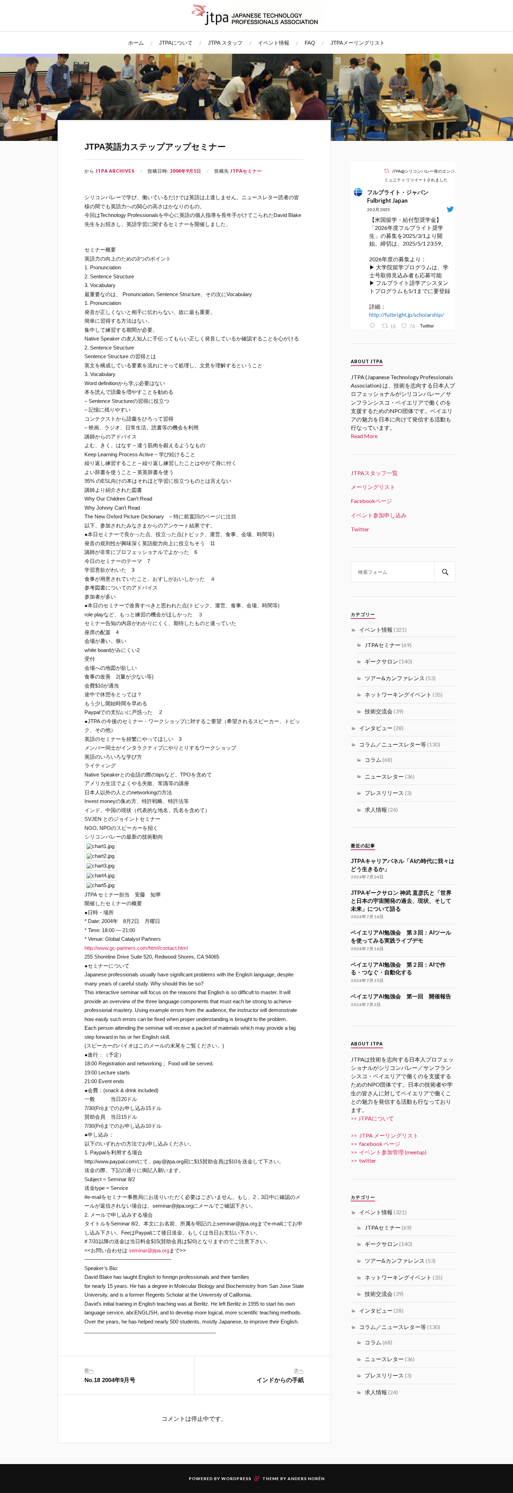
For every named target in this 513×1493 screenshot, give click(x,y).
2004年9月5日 (185, 171)
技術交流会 (379, 711)
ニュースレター (384, 776)
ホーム (136, 43)
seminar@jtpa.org (149, 1250)
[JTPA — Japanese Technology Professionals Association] (256, 14)
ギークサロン (381, 661)
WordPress (236, 1478)
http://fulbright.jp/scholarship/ (406, 314)
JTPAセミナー (246, 171)
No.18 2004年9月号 (109, 1380)
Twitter (360, 529)
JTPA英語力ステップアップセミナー (155, 146)
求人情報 (376, 809)
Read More (364, 436)
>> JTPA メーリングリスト (384, 1135)
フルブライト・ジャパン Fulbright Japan (400, 196)
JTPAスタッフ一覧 (374, 473)
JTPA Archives (115, 171)
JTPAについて (176, 43)
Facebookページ (371, 500)
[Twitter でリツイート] (386, 170)
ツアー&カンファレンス (395, 678)
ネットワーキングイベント (398, 694)
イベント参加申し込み (379, 515)
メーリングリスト (373, 486)
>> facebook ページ (375, 1143)
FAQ (310, 43)
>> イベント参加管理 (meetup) (388, 1152)
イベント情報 (273, 43)
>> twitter (363, 1160)
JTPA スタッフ (225, 43)
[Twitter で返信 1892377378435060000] (373, 326)
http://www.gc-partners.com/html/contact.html (136, 948)
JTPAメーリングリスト (357, 43)
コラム (373, 759)
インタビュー (376, 728)
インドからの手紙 (280, 1380)
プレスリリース (384, 792)
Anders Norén (306, 1478)
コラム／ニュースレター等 (392, 744)
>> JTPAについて (372, 1118)
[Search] (444, 572)
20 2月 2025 (378, 209)
